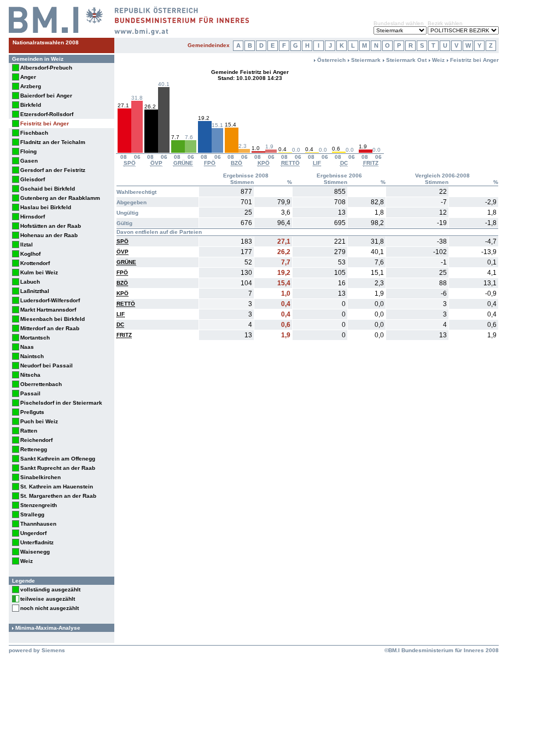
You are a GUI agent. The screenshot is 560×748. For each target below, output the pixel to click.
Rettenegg (33, 449)
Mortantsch (35, 338)
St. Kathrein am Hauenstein (56, 487)
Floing (28, 151)
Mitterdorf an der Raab (49, 328)
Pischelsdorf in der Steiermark (61, 403)
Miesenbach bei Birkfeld (52, 319)
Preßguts (32, 412)
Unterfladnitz (37, 542)
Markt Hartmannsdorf (48, 310)
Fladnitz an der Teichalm (52, 142)
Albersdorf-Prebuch (46, 68)
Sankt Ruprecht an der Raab (57, 468)
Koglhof (30, 254)
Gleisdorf (32, 179)
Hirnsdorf (32, 217)
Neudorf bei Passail (46, 366)
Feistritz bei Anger (44, 123)
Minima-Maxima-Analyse (47, 628)
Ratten (28, 431)
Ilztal (26, 244)
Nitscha (30, 375)
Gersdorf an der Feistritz (52, 170)
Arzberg (30, 86)
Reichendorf (36, 440)
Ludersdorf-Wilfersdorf (50, 300)
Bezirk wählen (445, 23)
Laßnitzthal (34, 291)
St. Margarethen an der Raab (58, 496)
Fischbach (34, 133)
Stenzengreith (38, 505)
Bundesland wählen (399, 23)
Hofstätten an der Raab (50, 226)
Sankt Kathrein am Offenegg (57, 459)
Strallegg (32, 514)
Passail (30, 393)
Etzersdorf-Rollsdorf (46, 114)
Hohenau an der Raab (49, 235)
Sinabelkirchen (40, 477)
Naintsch (32, 356)
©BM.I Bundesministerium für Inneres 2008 (441, 650)
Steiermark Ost (406, 60)
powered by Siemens (37, 650)
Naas (27, 347)
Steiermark (366, 60)
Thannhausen (38, 524)
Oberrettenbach (41, 384)
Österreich (331, 60)
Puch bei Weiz (39, 421)
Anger (28, 77)
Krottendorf (35, 263)
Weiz (26, 561)
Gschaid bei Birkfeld (47, 189)
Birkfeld (30, 105)
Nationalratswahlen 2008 (46, 42)
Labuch (30, 282)
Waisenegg (35, 552)
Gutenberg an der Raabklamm (60, 198)
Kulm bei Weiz (39, 272)
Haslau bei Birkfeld (45, 207)
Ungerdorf (33, 533)
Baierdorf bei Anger (46, 96)
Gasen (29, 161)
